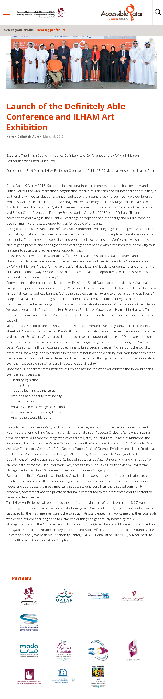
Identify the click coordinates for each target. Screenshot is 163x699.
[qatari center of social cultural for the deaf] (133, 650)
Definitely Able (28, 136)
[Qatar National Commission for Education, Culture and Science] (133, 596)
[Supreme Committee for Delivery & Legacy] (29, 623)
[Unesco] (63, 677)
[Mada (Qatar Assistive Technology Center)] (29, 650)
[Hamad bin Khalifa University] (98, 596)
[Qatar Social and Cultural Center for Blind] (98, 650)
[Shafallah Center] (63, 650)
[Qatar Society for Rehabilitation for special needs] (29, 677)
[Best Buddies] (98, 677)
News (10, 136)
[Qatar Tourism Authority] (63, 596)
